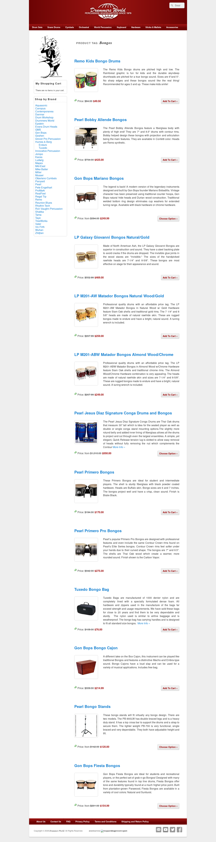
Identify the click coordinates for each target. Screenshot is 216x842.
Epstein (39, 123)
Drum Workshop (44, 117)
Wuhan (39, 230)
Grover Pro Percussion (48, 139)
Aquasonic (41, 105)
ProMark (40, 190)
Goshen (39, 135)
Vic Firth (40, 227)
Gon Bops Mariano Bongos (99, 178)
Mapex (39, 163)
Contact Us (55, 821)
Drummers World (44, 120)
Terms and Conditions (105, 821)
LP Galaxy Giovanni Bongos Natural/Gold (111, 237)
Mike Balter (41, 169)
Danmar (39, 114)
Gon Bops (40, 132)
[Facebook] (179, 829)
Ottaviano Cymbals (46, 178)
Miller (38, 172)
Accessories (172, 27)
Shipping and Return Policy (135, 821)
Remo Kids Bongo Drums (97, 61)
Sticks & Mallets (153, 27)
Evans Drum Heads (46, 126)
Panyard (40, 181)
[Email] (158, 829)
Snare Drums (53, 27)
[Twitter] (172, 829)
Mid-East (40, 166)
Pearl (38, 184)
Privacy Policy (82, 821)
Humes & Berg (43, 142)
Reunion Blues (43, 202)
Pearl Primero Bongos (94, 472)
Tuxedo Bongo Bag (91, 589)
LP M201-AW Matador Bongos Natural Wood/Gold (119, 295)
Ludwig (39, 160)
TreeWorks (41, 221)
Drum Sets (37, 27)
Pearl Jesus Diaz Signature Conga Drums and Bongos (123, 413)
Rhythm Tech (42, 205)
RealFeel (40, 193)
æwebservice (94, 830)
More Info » (119, 447)
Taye (38, 218)
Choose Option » (168, 218)
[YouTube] (165, 829)
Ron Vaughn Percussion (49, 208)
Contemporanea (44, 111)
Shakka (39, 211)
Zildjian (39, 233)
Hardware (135, 27)
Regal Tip (40, 196)
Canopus (40, 108)
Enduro (43, 145)
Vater (38, 224)
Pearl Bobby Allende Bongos (100, 119)
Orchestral (84, 27)
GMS (38, 129)
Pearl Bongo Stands (92, 706)
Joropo (39, 154)
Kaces (38, 157)
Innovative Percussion (47, 151)
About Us (40, 821)
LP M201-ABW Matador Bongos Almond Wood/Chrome (123, 354)
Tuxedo (43, 148)
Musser (39, 175)
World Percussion (103, 27)
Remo (38, 199)
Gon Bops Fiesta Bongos (97, 765)
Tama (38, 214)
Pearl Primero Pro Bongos (98, 530)
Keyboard (121, 27)
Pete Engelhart (43, 187)
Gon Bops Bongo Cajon (96, 647)
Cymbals (69, 27)
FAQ (68, 821)
